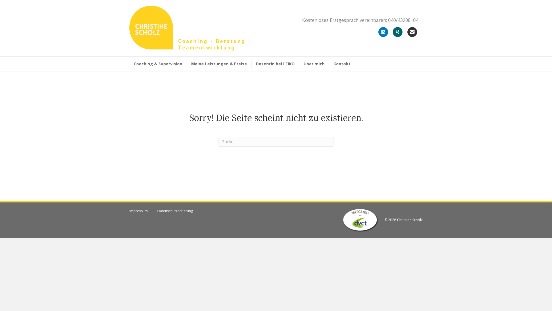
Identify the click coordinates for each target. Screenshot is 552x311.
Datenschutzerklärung (175, 210)
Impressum (138, 210)
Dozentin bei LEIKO (275, 64)
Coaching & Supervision (158, 64)
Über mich (314, 64)
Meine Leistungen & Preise (219, 64)
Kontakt (342, 64)
